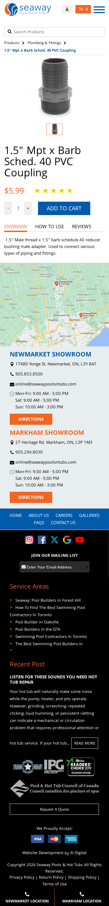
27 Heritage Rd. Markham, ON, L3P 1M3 (53, 443)
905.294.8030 (28, 452)
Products (11, 43)
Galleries (89, 516)
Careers (64, 516)
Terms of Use (54, 884)
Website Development (42, 853)
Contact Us (63, 523)
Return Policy (51, 877)
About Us (39, 516)
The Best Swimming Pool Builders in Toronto (46, 648)
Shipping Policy (82, 877)
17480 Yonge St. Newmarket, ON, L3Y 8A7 (55, 364)
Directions (31, 419)
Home (16, 516)
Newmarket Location (27, 901)
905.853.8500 (28, 374)
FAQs (39, 523)
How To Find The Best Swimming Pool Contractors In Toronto (47, 612)
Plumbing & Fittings (44, 43)
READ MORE (84, 744)
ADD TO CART (64, 209)
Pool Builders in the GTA (37, 630)
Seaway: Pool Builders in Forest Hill (48, 600)
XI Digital (78, 853)
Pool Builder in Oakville (37, 622)
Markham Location (81, 901)
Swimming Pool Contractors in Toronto (51, 637)
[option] (54, 88)
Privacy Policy (22, 877)
